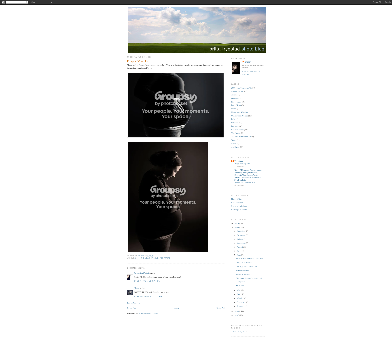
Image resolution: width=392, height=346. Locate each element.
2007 (236, 315)
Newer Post (131, 307)
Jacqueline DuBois (142, 272)
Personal (234, 122)
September (241, 243)
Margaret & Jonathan (245, 262)
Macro (234, 108)
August (240, 246)
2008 (236, 311)
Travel (233, 140)
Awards (234, 94)
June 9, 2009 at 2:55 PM (147, 281)
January (240, 306)
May (239, 290)
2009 (236, 227)
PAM (233, 119)
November (241, 235)
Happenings (236, 101)
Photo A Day (236, 199)
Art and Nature (237, 91)
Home (176, 307)
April (239, 294)
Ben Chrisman (237, 202)
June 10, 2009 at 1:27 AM (148, 296)
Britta (248, 62)
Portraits (165, 258)
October (240, 239)
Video (233, 143)
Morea (136, 288)
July (239, 250)
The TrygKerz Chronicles (246, 266)
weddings (235, 147)
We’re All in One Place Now (244, 182)
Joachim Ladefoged (239, 206)
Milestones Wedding (239, 112)
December (241, 231)
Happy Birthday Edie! (242, 163)
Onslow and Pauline (239, 115)
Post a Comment (134, 303)
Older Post (221, 307)
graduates (235, 98)
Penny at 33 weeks (243, 274)
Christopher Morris (239, 209)
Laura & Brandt (242, 270)
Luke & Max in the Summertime (249, 258)
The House (235, 133)
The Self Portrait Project (241, 136)
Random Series (237, 129)
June (239, 254)
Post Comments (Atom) (148, 313)
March (240, 298)
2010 (236, 223)
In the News (236, 105)
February (241, 302)
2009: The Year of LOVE (146, 258)
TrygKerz (238, 161)
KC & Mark (241, 285)
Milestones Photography (239, 331)
